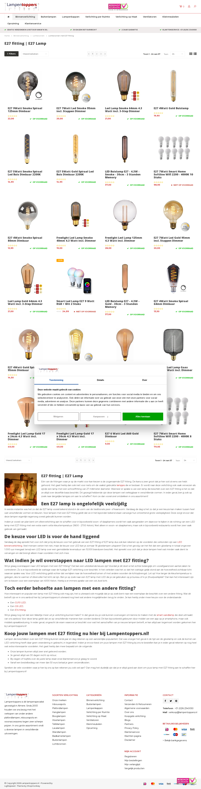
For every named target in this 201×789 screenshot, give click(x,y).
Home (7, 36)
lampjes (121, 485)
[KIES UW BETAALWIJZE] (145, 783)
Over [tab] (144, 380)
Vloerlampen (58, 720)
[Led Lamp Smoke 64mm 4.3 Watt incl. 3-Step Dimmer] (125, 86)
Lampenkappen (70, 16)
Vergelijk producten (134, 768)
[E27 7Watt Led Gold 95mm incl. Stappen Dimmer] (173, 215)
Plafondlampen (60, 708)
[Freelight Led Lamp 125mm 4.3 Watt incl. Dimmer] (125, 215)
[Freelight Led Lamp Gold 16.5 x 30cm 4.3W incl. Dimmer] (125, 344)
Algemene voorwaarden (136, 708)
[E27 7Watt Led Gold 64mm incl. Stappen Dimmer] (76, 344)
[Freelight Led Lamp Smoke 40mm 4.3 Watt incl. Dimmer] (76, 215)
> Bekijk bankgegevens (175, 740)
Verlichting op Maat (126, 16)
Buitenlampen (48, 16)
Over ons (129, 712)
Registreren (130, 756)
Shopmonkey (33, 786)
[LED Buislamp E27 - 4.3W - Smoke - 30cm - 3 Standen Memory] (125, 149)
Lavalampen (58, 728)
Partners (128, 724)
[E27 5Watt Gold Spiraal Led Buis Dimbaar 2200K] (76, 149)
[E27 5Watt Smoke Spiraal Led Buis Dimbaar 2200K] (27, 149)
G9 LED (19, 606)
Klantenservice (33, 23)
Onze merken (59, 700)
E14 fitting (20, 610)
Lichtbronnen (38, 36)
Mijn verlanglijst (132, 764)
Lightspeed (9, 786)
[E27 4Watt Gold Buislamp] (173, 86)
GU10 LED (20, 602)
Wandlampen (59, 732)
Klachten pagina (132, 736)
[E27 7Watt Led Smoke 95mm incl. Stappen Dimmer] (76, 86)
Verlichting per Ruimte (97, 16)
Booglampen (59, 716)
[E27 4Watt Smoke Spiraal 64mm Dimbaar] (173, 278)
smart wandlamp (165, 615)
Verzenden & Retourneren (138, 704)
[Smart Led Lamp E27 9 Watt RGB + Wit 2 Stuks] (76, 278)
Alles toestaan (143, 416)
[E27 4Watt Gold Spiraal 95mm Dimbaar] (27, 344)
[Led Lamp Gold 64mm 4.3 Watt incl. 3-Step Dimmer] (27, 278)
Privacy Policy (131, 728)
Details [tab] (100, 380)
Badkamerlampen (61, 736)
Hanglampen (59, 712)
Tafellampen (58, 724)
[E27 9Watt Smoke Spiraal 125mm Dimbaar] (27, 86)
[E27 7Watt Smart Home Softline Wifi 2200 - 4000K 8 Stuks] (173, 411)
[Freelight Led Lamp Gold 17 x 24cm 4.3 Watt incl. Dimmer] (27, 411)
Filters (12, 54)
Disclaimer (129, 740)
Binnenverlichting (25, 16)
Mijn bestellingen (133, 760)
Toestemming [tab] (56, 380)
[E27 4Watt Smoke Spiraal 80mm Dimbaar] (27, 215)
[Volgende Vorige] (105, 53)
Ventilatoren (150, 16)
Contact (128, 700)
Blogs (127, 720)
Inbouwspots (59, 704)
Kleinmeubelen (170, 16)
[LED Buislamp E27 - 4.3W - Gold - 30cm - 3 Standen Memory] (125, 278)
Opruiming (13, 23)
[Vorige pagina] (88, 53)
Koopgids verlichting (135, 716)
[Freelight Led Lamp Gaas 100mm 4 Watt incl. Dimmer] (173, 344)
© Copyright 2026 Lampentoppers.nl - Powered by (28, 783)
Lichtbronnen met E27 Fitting (61, 36)
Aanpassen (99, 416)
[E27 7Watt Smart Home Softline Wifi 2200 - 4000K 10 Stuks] (173, 149)
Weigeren (58, 416)
